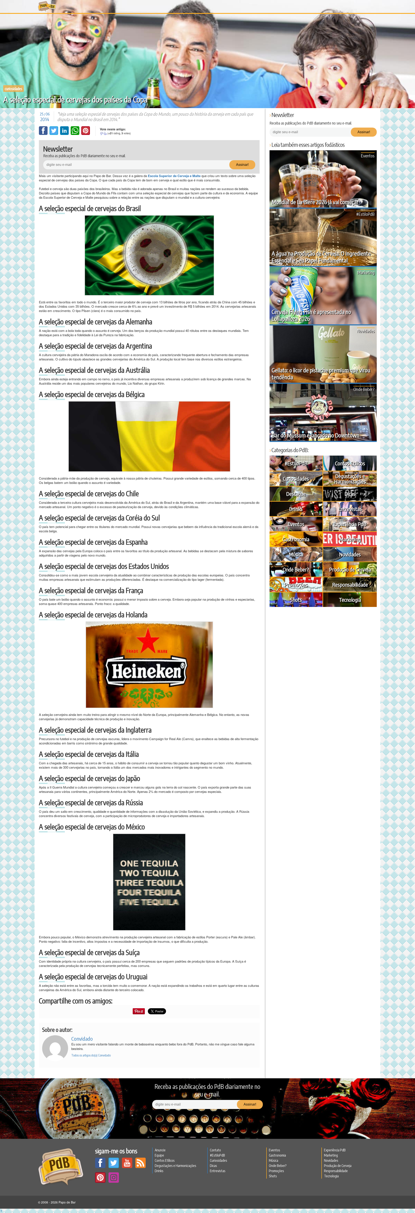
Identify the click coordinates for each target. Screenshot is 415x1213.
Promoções (296, 584)
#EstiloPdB (365, 214)
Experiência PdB (350, 524)
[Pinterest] (85, 133)
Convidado (82, 1038)
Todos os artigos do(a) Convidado (91, 1055)
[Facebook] (43, 133)
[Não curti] (101, 133)
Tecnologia (350, 599)
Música (296, 554)
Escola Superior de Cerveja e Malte (174, 175)
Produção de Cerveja (350, 569)
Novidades (366, 330)
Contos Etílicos (350, 463)
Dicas (350, 493)
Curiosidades (13, 88)
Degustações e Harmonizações (350, 479)
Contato (215, 1150)
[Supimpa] (105, 133)
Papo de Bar (47, 6)
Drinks (296, 509)
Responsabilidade (350, 584)
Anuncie (160, 1150)
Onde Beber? (364, 389)
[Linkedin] (65, 133)
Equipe (159, 1155)
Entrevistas (350, 509)
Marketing (366, 272)
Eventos (368, 155)
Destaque (296, 493)
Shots (296, 599)
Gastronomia (296, 539)
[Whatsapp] (75, 133)
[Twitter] (54, 133)
